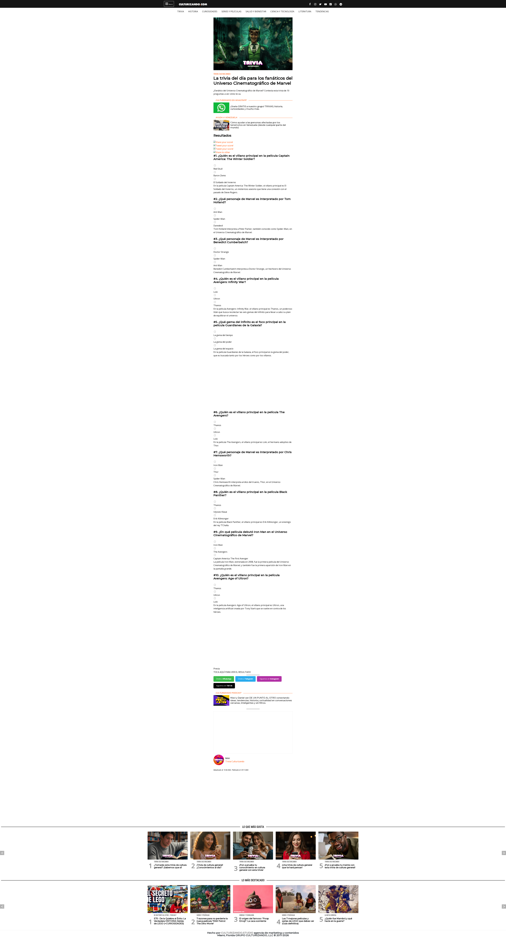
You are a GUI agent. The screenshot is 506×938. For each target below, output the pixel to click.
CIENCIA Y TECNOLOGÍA (282, 11)
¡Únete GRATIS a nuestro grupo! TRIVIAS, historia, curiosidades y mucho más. (256, 107)
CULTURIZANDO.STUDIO (237, 932)
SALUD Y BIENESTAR (256, 11)
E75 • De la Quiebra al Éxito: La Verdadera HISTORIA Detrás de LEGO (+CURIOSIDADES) (170, 921)
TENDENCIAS (322, 11)
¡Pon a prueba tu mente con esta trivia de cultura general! (340, 866)
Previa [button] (216, 668)
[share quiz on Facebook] (253, 142)
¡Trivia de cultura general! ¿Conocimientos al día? (210, 866)
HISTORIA (193, 11)
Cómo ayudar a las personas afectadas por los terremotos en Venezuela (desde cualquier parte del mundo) (258, 125)
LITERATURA (304, 11)
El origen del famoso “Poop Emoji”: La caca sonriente (254, 919)
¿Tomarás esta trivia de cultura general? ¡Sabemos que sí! (170, 866)
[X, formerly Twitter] (253, 145)
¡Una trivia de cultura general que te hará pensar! (297, 866)
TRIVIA (180, 11)
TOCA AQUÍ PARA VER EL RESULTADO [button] (232, 672)
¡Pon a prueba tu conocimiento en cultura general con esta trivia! (252, 867)
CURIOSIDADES (209, 11)
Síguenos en (269, 679)
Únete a (223, 679)
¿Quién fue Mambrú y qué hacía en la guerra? (338, 919)
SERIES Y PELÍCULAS (231, 11)
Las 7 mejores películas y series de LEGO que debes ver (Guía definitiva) (298, 921)
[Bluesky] (253, 149)
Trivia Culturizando (221, 74)
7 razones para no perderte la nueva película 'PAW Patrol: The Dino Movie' (212, 921)
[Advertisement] (253, 385)
